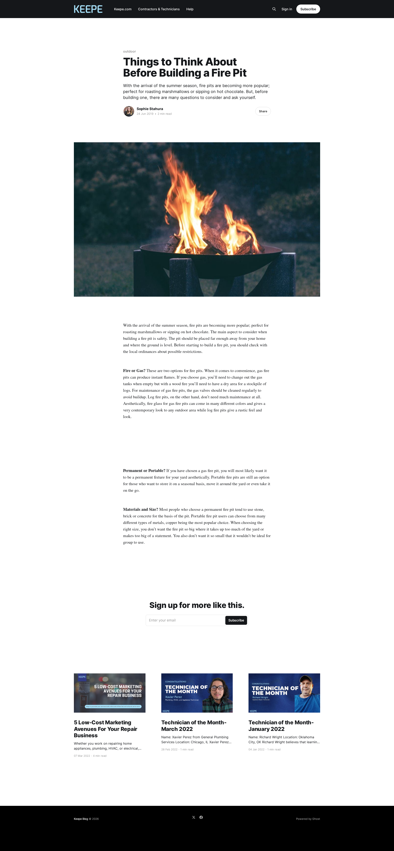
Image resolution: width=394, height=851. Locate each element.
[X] (193, 817)
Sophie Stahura (150, 109)
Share (263, 111)
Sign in (287, 9)
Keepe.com (123, 9)
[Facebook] (201, 817)
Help (190, 9)
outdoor (129, 51)
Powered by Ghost (308, 818)
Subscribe (308, 9)
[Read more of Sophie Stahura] (129, 111)
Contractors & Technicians (159, 9)
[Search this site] (274, 9)
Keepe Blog (81, 818)
